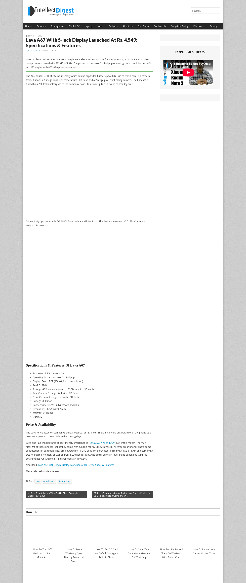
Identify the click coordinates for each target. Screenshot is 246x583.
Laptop (88, 26)
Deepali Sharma (35, 50)
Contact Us (160, 26)
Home (28, 26)
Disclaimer (199, 26)
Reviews (41, 26)
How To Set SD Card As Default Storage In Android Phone (106, 553)
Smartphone (57, 26)
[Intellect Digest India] (51, 9)
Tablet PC (74, 26)
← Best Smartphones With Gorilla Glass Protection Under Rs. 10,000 (53, 494)
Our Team (143, 26)
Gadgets (113, 26)
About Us (128, 26)
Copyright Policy (179, 26)
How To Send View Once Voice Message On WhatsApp (139, 553)
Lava (38, 481)
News (100, 26)
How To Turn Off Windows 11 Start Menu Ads (42, 553)
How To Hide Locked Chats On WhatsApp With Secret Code (171, 553)
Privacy (213, 26)
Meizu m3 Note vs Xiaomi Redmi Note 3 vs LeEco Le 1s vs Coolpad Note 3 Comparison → (122, 494)
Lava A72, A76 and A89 (102, 442)
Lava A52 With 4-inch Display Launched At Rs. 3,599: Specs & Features (76, 464)
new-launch (49, 481)
